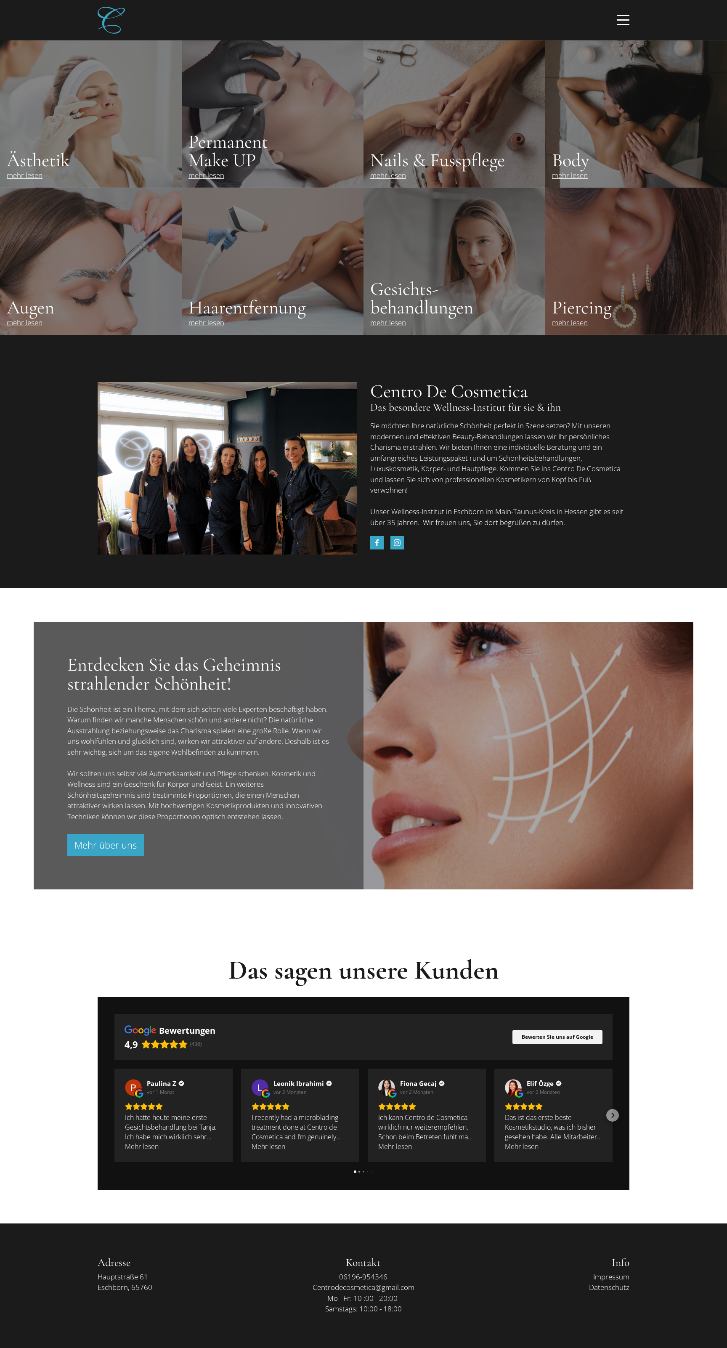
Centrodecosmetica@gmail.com (363, 1287)
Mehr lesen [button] (142, 1146)
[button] (114, 1115)
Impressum (611, 1277)
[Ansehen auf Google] (133, 1087)
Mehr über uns (105, 845)
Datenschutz (609, 1287)
